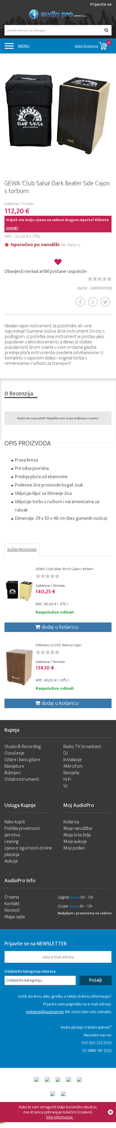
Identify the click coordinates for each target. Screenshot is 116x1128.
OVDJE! (12, 228)
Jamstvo (12, 835)
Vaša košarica (92, 45)
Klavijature (14, 766)
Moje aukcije (75, 842)
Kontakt (12, 904)
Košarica (71, 822)
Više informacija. (59, 1117)
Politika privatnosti (22, 829)
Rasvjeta (71, 773)
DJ (65, 753)
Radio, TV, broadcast (82, 747)
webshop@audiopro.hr (45, 1011)
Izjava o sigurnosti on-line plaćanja (28, 851)
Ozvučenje (14, 753)
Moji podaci (74, 848)
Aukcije (11, 861)
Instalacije (72, 760)
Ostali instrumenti (21, 779)
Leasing (11, 842)
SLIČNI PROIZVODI (22, 549)
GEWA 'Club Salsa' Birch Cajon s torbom (64, 569)
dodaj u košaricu (60, 627)
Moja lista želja (77, 835)
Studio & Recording (22, 747)
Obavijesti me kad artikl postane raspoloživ (45, 271)
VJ (65, 786)
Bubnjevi (12, 773)
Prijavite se (101, 4)
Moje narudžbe (77, 829)
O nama (11, 897)
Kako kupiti (14, 822)
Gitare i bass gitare (22, 760)
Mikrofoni (72, 766)
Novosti (12, 910)
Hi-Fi (67, 779)
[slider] (100, 278)
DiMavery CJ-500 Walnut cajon (58, 645)
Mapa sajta (14, 917)
